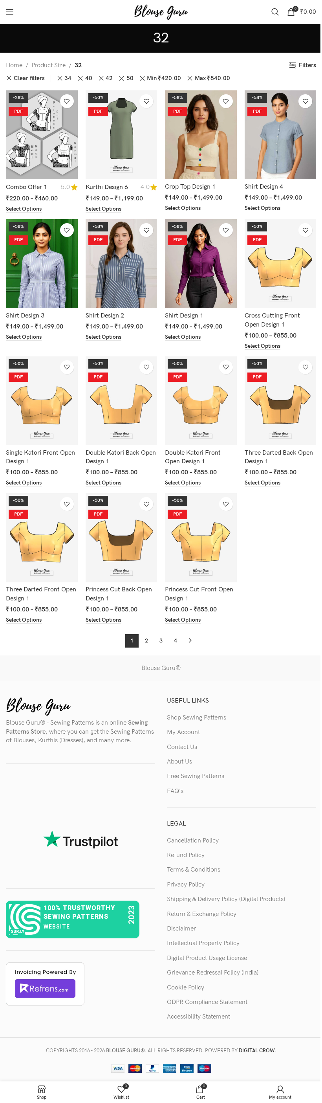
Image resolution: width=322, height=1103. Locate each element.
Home (14, 65)
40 (88, 78)
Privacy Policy (186, 884)
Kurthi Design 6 (107, 187)
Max (212, 78)
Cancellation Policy (193, 840)
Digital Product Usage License (207, 958)
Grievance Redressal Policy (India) (212, 972)
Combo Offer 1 (26, 187)
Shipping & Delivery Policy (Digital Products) (226, 899)
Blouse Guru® (161, 668)
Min (164, 78)
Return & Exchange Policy (201, 914)
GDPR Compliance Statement (207, 1002)
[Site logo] (161, 11)
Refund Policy (186, 855)
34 (67, 78)
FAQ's (175, 791)
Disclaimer (181, 928)
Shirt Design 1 (184, 315)
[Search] (275, 12)
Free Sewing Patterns (195, 776)
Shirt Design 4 (264, 187)
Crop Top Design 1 (190, 187)
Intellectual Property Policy (203, 943)
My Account (183, 732)
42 (109, 78)
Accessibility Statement (198, 1016)
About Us (179, 761)
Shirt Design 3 (25, 315)
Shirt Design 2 (105, 315)
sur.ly (17, 931)
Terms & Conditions (193, 870)
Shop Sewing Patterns (196, 717)
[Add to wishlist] (67, 101)
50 (130, 78)
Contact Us (182, 747)
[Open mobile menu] (10, 12)
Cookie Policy (185, 987)
